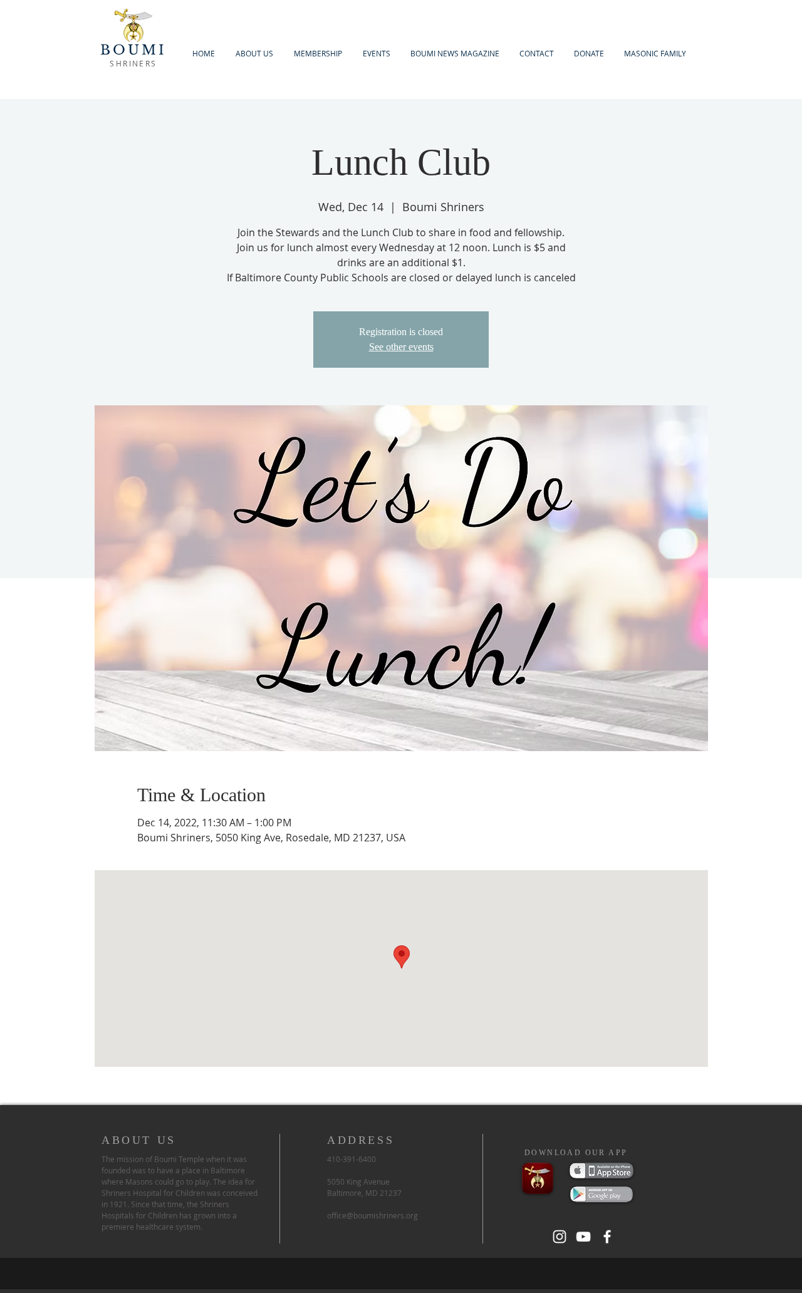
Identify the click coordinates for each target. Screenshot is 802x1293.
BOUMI (133, 50)
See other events (401, 346)
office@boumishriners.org (372, 1215)
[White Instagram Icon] (559, 1236)
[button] (317, 53)
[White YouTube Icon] (583, 1236)
